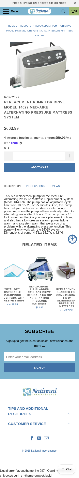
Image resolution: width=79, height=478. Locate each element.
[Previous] (8, 285)
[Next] (71, 285)
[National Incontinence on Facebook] (32, 438)
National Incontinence (44, 450)
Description (12, 186)
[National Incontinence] (39, 11)
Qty (7, 147)
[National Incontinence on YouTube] (39, 438)
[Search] (64, 11)
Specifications (35, 186)
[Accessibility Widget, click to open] (72, 239)
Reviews (54, 186)
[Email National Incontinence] (47, 438)
